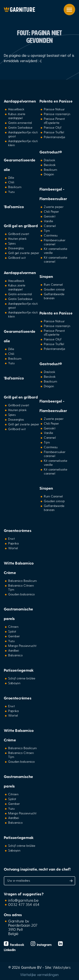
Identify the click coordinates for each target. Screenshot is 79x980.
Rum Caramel (53, 284)
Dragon (49, 174)
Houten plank (17, 238)
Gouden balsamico (21, 594)
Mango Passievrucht (22, 645)
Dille (11, 177)
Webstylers (62, 967)
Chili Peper (51, 211)
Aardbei (13, 650)
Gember (14, 636)
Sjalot (12, 631)
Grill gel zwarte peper (23, 253)
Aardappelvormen (20, 101)
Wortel (13, 548)
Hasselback (16, 109)
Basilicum (14, 187)
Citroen (13, 626)
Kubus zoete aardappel (17, 116)
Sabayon (14, 683)
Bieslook (50, 165)
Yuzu (11, 191)
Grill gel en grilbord (21, 225)
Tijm (47, 230)
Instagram (43, 944)
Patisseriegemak (19, 670)
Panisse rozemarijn (57, 114)
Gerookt (49, 216)
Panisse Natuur (54, 109)
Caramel (50, 226)
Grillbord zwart (18, 234)
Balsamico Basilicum (22, 580)
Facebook (16, 944)
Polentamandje (54, 137)
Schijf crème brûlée (21, 678)
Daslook (49, 160)
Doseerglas (16, 248)
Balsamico (15, 655)
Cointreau (51, 235)
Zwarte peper (54, 207)
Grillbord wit (17, 257)
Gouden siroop (54, 289)
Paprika (13, 543)
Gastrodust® (51, 152)
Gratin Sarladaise (20, 127)
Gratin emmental (20, 122)
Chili (11, 182)
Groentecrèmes (17, 530)
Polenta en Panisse (56, 101)
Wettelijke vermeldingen (39, 974)
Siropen (46, 276)
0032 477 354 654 (24, 904)
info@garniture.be (23, 900)
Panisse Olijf (52, 127)
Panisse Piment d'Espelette (54, 120)
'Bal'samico (14, 206)
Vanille (48, 221)
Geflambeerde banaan (54, 296)
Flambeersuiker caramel (55, 242)
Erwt (11, 538)
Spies (12, 243)
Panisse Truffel (54, 132)
